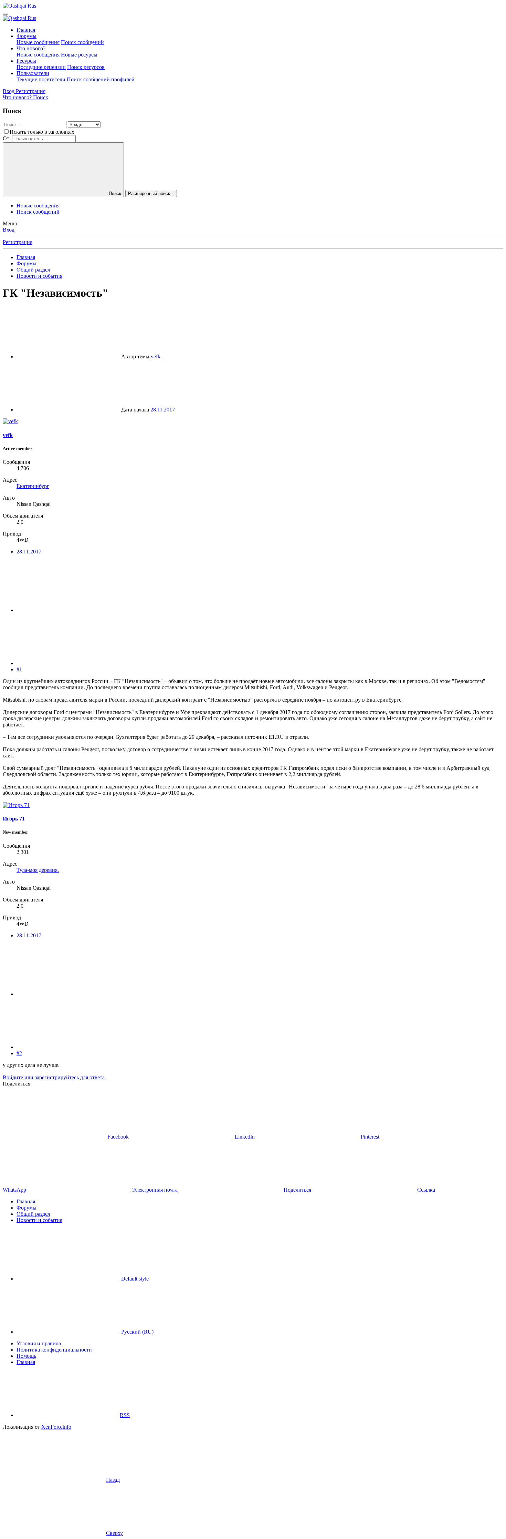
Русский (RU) (137, 1332)
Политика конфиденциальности (54, 1350)
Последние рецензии (41, 67)
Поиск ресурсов (86, 67)
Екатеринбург (33, 486)
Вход (8, 230)
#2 (19, 1053)
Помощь (26, 1356)
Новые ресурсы (79, 55)
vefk (155, 356)
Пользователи (33, 73)
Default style (134, 1279)
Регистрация (17, 242)
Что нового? (31, 48)
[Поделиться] (68, 610)
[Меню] (5, 14)
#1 (19, 669)
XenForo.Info (56, 1427)
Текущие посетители (41, 79)
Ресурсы (26, 61)
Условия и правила (39, 1343)
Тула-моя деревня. (38, 870)
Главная (26, 30)
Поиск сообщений (82, 42)
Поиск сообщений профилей (101, 79)
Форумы (26, 36)
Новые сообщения (38, 42)
